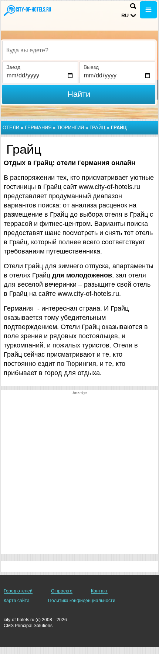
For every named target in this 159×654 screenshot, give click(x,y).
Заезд (13, 67)
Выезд (91, 67)
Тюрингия (70, 127)
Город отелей (18, 591)
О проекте (61, 591)
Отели (11, 127)
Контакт (99, 591)
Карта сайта (17, 600)
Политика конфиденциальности (81, 600)
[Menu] (148, 9)
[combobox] (79, 50)
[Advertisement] (79, 475)
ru (125, 15)
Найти (78, 94)
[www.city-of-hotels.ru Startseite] (28, 10)
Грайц (97, 127)
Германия (38, 127)
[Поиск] (133, 6)
